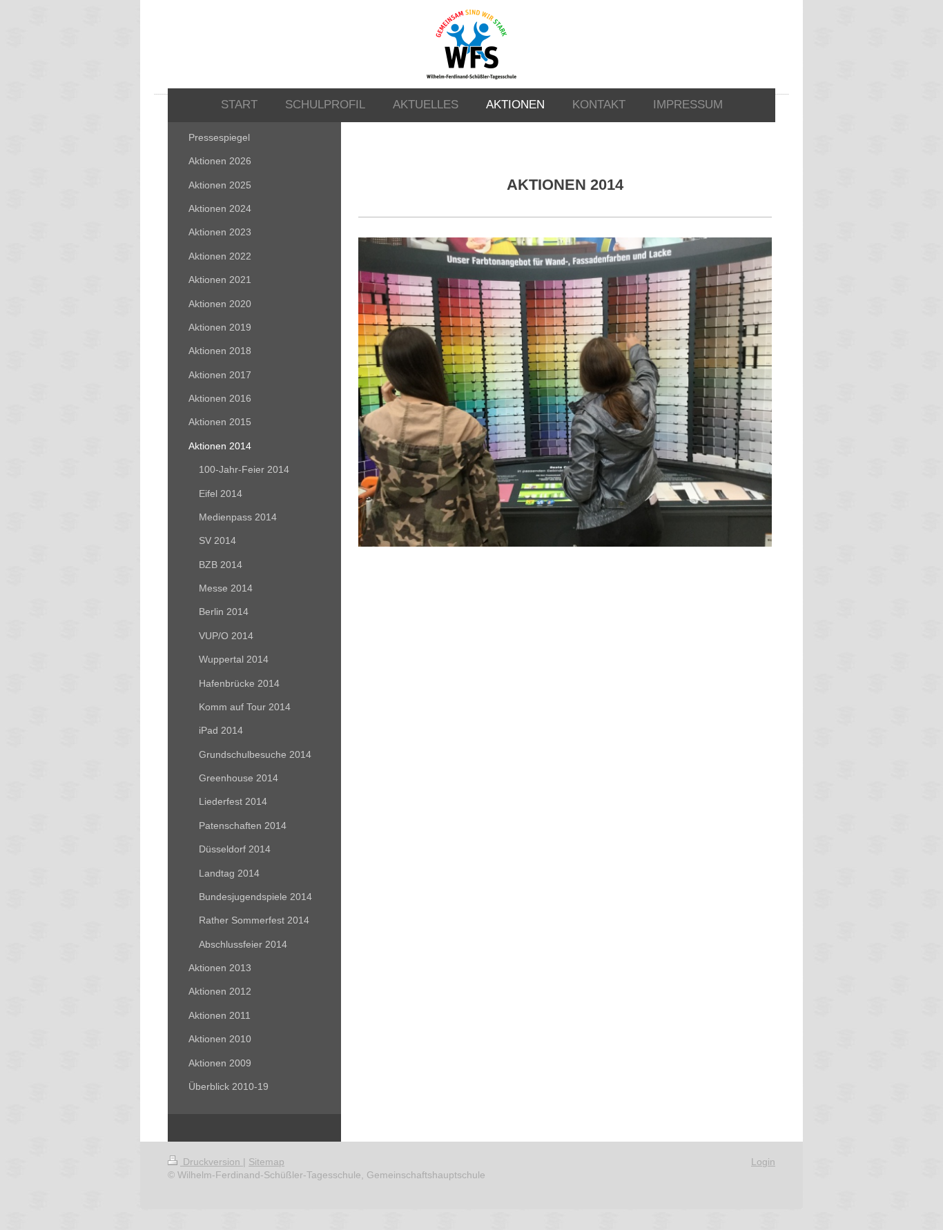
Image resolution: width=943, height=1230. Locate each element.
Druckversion (211, 1161)
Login (763, 1161)
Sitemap (266, 1161)
